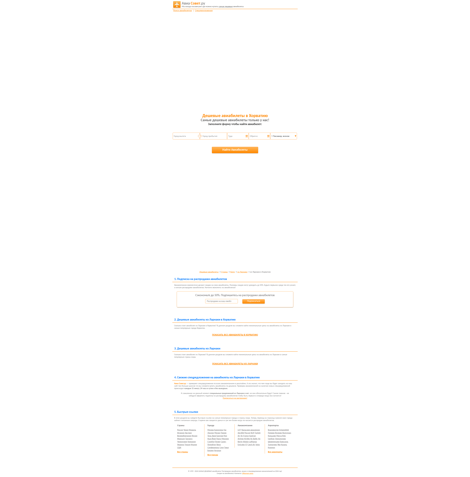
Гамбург (271, 439)
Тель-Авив (211, 436)
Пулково (271, 433)
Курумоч (271, 448)
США (179, 448)
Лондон (210, 433)
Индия (194, 436)
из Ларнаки (242, 272)
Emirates (241, 445)
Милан (217, 433)
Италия (194, 445)
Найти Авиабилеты (235, 149)
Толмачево (272, 445)
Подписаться (253, 301)
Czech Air (251, 445)
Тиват (226, 448)
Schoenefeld (284, 430)
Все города (212, 455)
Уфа (279, 445)
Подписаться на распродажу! (235, 398)
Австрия (188, 433)
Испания (180, 433)
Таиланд (188, 439)
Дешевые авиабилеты (208, 272)
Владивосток (273, 430)
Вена (219, 445)
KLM (252, 433)
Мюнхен (225, 439)
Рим (225, 436)
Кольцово (272, 436)
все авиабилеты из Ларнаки (235, 364)
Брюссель (284, 442)
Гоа (225, 430)
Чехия (185, 430)
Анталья (217, 451)
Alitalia (246, 442)
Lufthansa (253, 442)
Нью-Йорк (211, 439)
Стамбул (210, 442)
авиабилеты (213, 5)
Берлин (210, 451)
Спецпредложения (204, 11)
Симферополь (213, 448)
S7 (246, 445)
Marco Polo (281, 436)
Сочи (222, 448)
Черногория (182, 442)
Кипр (232, 272)
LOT (239, 430)
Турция (187, 445)
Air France (245, 436)
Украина (180, 445)
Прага (218, 439)
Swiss (258, 445)
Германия (192, 442)
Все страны (182, 452)
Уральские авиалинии (250, 430)
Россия (180, 430)
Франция (181, 439)
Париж (223, 433)
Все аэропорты (275, 452)
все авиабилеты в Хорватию (235, 335)
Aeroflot (241, 433)
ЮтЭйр (247, 439)
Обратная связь (247, 473)
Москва (210, 430)
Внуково (278, 433)
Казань (284, 445)
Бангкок (220, 436)
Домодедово (280, 439)
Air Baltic (254, 439)
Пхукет (217, 442)
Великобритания (184, 436)
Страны (224, 272)
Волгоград (286, 433)
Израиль (192, 430)
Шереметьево (274, 442)
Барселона (218, 430)
